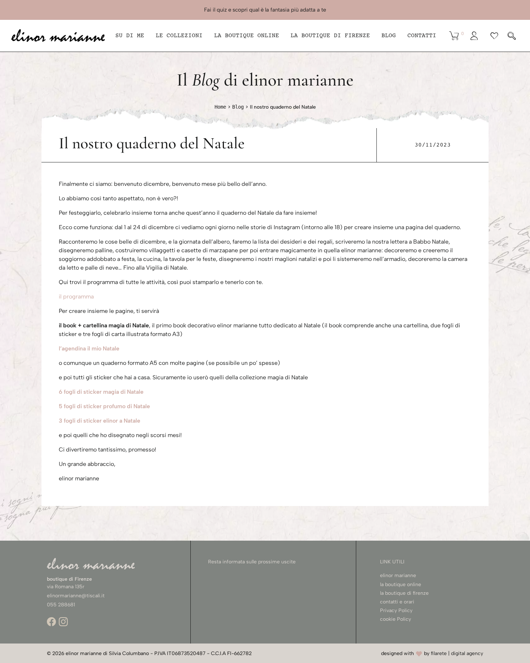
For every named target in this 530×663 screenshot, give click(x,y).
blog (388, 36)
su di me (129, 36)
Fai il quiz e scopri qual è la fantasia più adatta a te (265, 9)
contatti (421, 36)
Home (220, 107)
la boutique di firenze (404, 593)
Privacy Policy (396, 610)
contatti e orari (397, 602)
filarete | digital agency (457, 653)
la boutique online (246, 36)
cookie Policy (395, 619)
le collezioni (179, 36)
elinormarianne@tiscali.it (76, 596)
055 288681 (61, 605)
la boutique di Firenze (330, 36)
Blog (238, 107)
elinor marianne (398, 575)
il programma (76, 296)
